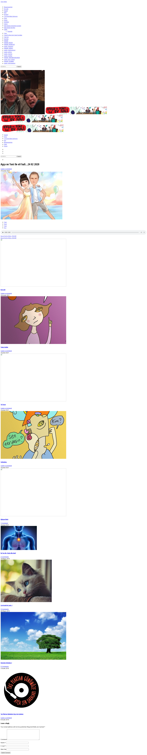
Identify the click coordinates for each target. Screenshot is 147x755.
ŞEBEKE (5, 29)
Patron (5, 137)
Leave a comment (6, 169)
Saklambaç (4, 462)
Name (3, 743)
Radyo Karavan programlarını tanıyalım (12, 26)
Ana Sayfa (6, 9)
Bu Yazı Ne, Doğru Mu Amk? (8, 553)
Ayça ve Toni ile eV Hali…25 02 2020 (8, 238)
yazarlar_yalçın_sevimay (9, 59)
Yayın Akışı (6, 39)
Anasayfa (6, 11)
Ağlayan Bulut (4, 519)
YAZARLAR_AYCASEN (8, 43)
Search (19, 66)
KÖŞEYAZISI (6, 22)
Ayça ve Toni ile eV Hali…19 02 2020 (8, 236)
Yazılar (5, 144)
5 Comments (5, 666)
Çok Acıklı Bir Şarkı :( (6, 605)
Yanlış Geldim (4, 347)
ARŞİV (5, 13)
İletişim (5, 20)
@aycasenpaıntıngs (8, 7)
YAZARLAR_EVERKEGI (8, 48)
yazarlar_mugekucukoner (9, 50)
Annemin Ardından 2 (6, 663)
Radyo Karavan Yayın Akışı (9, 28)
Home (5, 18)
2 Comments (5, 557)
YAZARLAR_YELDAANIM (9, 61)
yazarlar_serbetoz (8, 52)
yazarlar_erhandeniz (8, 46)
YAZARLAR (6, 41)
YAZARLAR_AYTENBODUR (9, 44)
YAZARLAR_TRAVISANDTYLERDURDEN (12, 58)
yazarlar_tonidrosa (8, 56)
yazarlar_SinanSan (8, 54)
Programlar (9, 31)
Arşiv (5, 140)
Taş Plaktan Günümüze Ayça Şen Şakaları (12, 714)
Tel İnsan (3, 405)
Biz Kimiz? (6, 14)
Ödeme (6, 24)
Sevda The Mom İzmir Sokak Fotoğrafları (13, 35)
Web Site (3, 749)
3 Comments (5, 609)
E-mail (3, 746)
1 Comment (4, 523)
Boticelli (3, 290)
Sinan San (6, 37)
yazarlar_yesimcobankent (9, 63)
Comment (4, 739)
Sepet (5, 33)
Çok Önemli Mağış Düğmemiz (11, 16)
